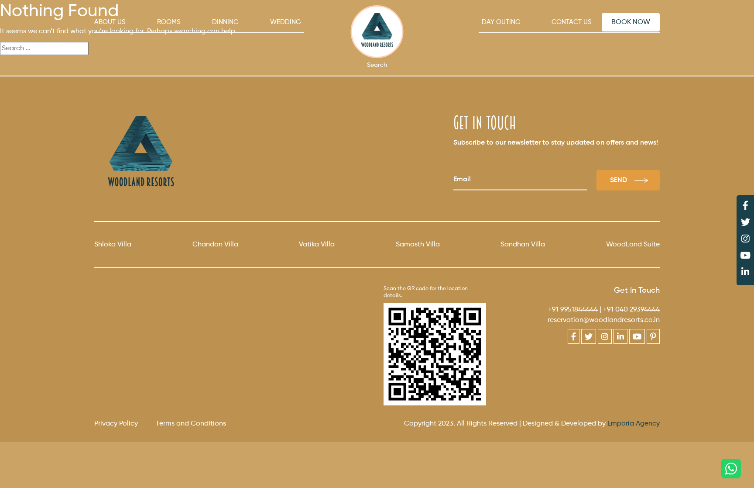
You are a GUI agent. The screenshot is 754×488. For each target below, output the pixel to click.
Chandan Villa (215, 244)
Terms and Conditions (191, 423)
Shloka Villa (112, 244)
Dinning (225, 22)
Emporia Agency (633, 423)
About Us (110, 22)
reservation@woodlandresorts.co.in (604, 320)
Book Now (630, 22)
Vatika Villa (317, 244)
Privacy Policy (116, 423)
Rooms (169, 22)
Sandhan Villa (522, 244)
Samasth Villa (418, 244)
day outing (501, 22)
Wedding (285, 22)
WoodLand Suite (633, 244)
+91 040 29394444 (631, 309)
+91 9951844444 (573, 309)
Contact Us (572, 22)
